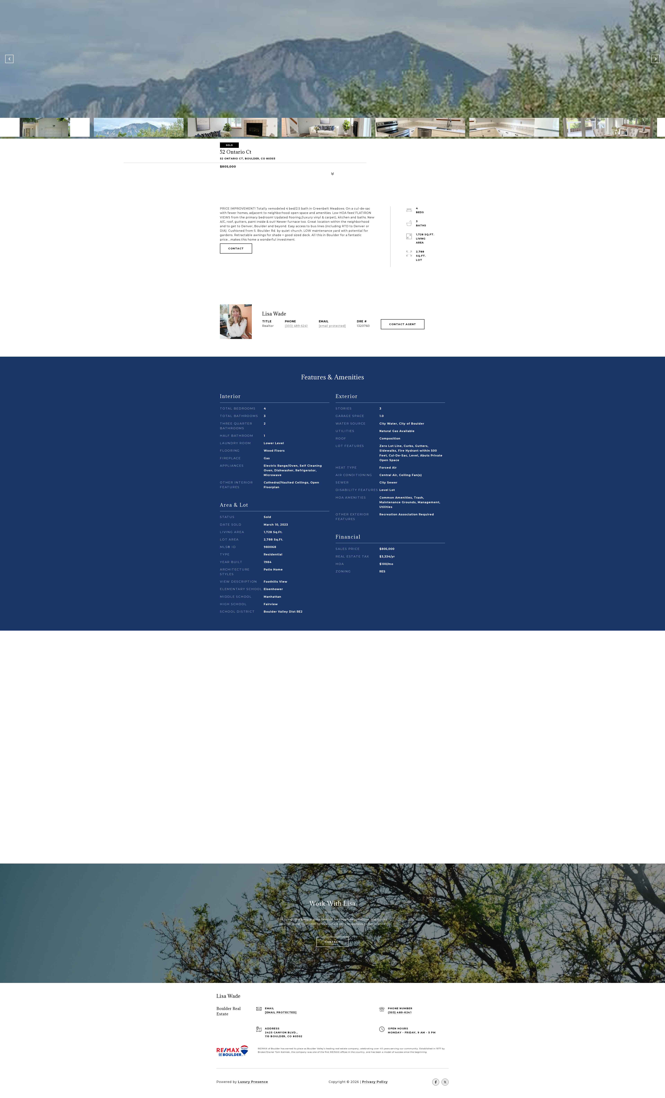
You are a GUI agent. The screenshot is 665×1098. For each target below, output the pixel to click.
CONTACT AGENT (402, 324)
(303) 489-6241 (296, 326)
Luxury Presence (253, 1082)
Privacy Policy (375, 1082)
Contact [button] (236, 248)
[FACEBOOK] (435, 1082)
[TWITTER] (445, 1082)
